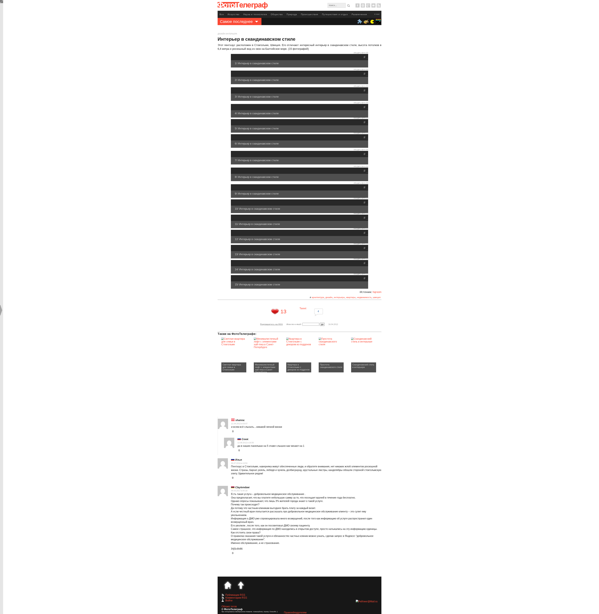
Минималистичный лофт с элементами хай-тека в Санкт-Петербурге (265, 367)
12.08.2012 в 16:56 (245, 443)
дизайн (329, 297)
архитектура (318, 297)
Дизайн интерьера (227, 34)
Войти (228, 600)
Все (221, 14)
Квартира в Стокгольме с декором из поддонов (298, 367)
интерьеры (339, 297)
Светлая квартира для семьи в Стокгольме (232, 367)
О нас (377, 14)
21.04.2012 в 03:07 (239, 424)
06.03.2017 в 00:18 (239, 491)
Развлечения (359, 14)
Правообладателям (295, 612)
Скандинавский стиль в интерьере (363, 365)
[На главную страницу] (228, 585)
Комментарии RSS (236, 597)
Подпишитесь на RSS (271, 324)
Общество (277, 14)
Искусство (234, 14)
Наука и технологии (255, 14)
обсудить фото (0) (361, 53)
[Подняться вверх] (241, 585)
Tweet (303, 308)
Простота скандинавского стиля (331, 365)
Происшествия (309, 14)
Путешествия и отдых (335, 14)
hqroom (377, 292)
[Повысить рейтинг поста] (275, 311)
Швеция (377, 297)
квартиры (351, 297)
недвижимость (364, 297)
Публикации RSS (235, 595)
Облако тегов (229, 606)
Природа (292, 14)
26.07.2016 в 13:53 (239, 463)
